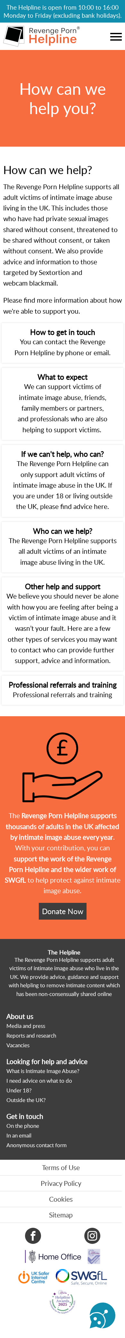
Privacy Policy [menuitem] (61, 1183)
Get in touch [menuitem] (24, 1116)
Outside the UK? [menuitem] (26, 1100)
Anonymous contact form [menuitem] (36, 1145)
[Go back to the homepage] (41, 36)
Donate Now (62, 911)
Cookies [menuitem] (61, 1199)
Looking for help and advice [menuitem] (47, 1061)
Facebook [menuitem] (33, 1236)
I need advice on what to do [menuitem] (39, 1080)
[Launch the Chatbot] (102, 1315)
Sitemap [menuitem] (61, 1214)
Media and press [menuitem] (25, 1026)
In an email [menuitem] (18, 1135)
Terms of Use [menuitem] (61, 1167)
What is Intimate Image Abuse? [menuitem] (42, 1071)
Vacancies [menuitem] (17, 1045)
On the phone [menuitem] (22, 1125)
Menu (116, 36)
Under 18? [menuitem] (19, 1090)
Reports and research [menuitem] (31, 1035)
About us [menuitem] (19, 1016)
